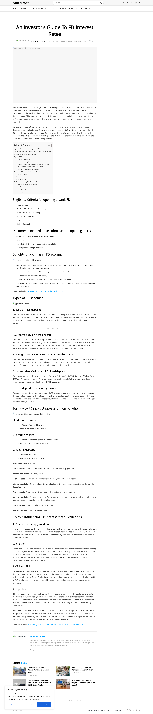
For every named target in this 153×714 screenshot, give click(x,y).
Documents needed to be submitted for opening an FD (32, 151)
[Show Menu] (139, 8)
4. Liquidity (19, 192)
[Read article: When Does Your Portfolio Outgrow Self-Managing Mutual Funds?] (63, 684)
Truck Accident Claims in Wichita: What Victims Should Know (39, 669)
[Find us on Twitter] (128, 2)
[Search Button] (101, 3)
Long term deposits (22, 179)
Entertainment (38, 8)
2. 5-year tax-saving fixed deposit (26, 162)
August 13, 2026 (76, 673)
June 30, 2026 (75, 688)
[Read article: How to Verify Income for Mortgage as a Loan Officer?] (63, 671)
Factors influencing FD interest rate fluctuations (30, 182)
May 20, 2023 (53, 41)
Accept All (43, 705)
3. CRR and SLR (21, 189)
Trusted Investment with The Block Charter (46, 291)
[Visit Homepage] (21, 2)
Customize (14, 705)
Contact (109, 710)
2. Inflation (19, 187)
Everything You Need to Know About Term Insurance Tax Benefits (55, 624)
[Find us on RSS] (132, 2)
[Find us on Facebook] (123, 2)
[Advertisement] (121, 33)
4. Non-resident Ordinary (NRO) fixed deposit (29, 167)
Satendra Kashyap (39, 41)
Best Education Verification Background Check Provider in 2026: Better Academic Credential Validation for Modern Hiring (39, 685)
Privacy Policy (119, 710)
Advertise (102, 710)
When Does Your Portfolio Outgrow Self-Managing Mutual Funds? (83, 682)
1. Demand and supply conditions (26, 184)
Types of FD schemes (21, 157)
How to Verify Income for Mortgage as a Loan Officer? (82, 668)
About (96, 710)
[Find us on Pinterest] (135, 2)
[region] (29, 698)
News (15, 8)
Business (24, 8)
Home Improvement (67, 8)
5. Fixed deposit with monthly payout (27, 169)
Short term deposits (22, 174)
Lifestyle (52, 8)
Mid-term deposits (21, 177)
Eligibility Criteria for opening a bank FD (27, 149)
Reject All (29, 705)
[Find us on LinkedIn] (139, 2)
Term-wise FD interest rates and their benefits (29, 172)
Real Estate (83, 8)
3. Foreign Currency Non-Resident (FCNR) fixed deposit (32, 164)
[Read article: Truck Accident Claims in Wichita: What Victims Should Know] (19, 671)
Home (14, 18)
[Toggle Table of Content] (48, 145)
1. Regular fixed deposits (23, 159)
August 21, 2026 (32, 675)
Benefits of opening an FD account (25, 154)
